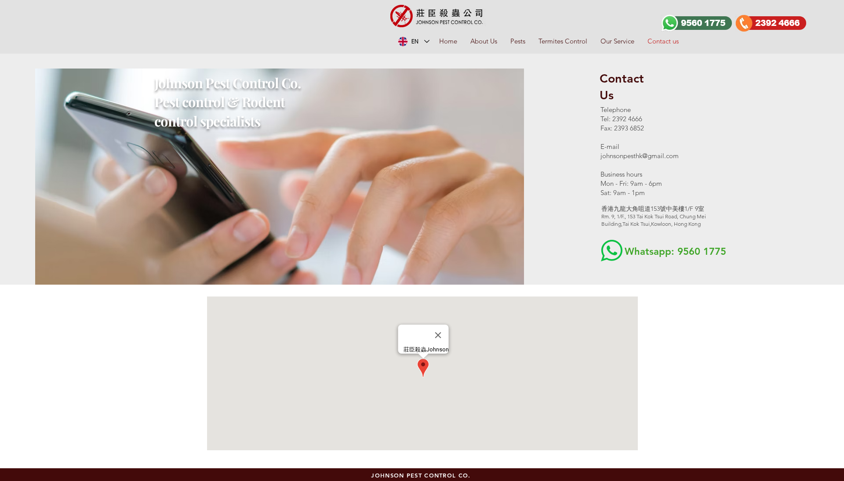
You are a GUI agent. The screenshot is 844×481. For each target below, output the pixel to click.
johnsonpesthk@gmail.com (639, 156)
